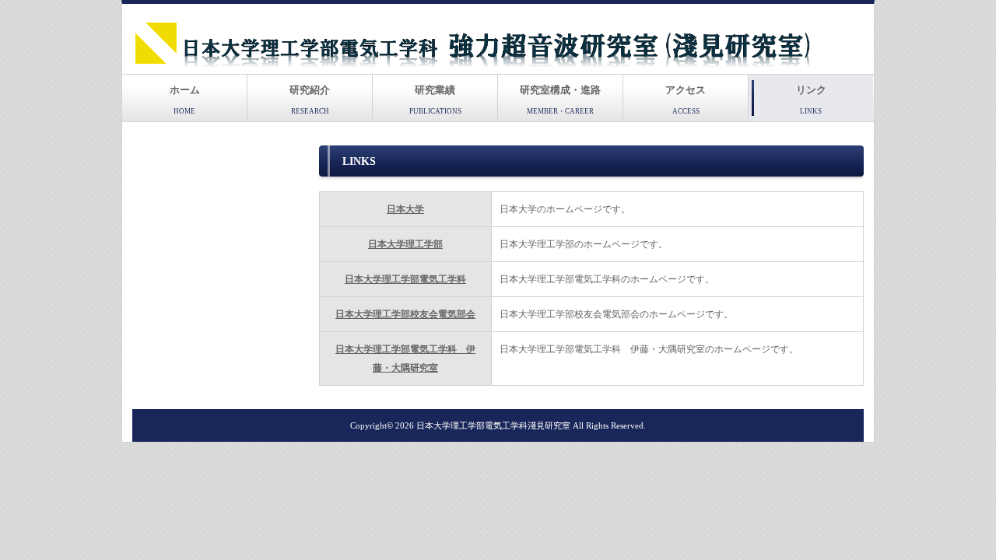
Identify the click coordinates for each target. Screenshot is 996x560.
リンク (811, 99)
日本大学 (405, 209)
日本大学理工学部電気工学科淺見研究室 (493, 425)
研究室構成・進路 (560, 99)
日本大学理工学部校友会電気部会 (405, 314)
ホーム (185, 99)
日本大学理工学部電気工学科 (405, 279)
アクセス (685, 99)
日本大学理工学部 (405, 244)
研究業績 (435, 99)
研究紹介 (309, 99)
